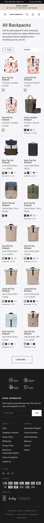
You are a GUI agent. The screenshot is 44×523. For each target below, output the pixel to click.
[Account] (33, 14)
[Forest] (9, 258)
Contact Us (6, 461)
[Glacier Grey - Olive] (3, 173)
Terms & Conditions (10, 457)
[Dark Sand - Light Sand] (31, 215)
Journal (27, 445)
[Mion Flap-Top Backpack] (11, 64)
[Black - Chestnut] (12, 344)
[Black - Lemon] (34, 173)
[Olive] (25, 130)
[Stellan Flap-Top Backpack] (11, 190)
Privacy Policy (7, 445)
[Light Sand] (9, 173)
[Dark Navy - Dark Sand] (3, 215)
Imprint (27, 450)
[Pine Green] (12, 173)
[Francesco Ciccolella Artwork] (3, 90)
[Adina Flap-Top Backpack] (33, 147)
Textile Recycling (30, 437)
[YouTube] (12, 474)
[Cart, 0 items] (39, 14)
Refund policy (34, 514)
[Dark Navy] (28, 215)
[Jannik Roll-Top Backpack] (33, 64)
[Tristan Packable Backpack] (33, 104)
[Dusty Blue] (3, 344)
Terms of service (22, 514)
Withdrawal (6, 441)
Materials (27, 441)
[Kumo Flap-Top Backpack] (11, 318)
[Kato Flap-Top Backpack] (33, 190)
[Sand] (3, 258)
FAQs (4, 428)
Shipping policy (22, 518)
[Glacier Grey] (34, 130)
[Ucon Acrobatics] (16, 14)
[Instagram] (3, 474)
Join (36, 413)
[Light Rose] (12, 258)
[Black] (28, 130)
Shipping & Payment (10, 432)
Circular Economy (31, 432)
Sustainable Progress (32, 428)
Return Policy (7, 437)
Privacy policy (10, 514)
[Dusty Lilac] (31, 130)
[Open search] (27, 14)
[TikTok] (8, 474)
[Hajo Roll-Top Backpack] (11, 104)
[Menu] (5, 14)
